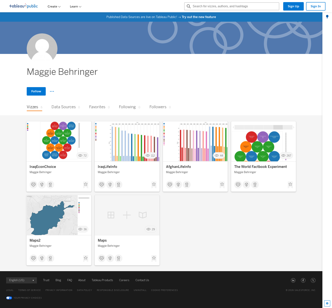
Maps (102, 240)
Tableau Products (102, 280)
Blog (58, 280)
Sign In (316, 6)
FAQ (69, 280)
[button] (293, 280)
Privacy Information (59, 290)
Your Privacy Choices (28, 298)
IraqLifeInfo (107, 167)
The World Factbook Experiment (260, 167)
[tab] (327, 17)
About (81, 280)
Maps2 (35, 240)
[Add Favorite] (85, 185)
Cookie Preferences (164, 290)
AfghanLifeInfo (178, 167)
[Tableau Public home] (23, 6)
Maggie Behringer (41, 172)
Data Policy (84, 290)
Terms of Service (29, 290)
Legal (10, 290)
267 (289, 155)
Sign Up (293, 6)
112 (153, 155)
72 (85, 155)
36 (85, 229)
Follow (36, 91)
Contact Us (142, 280)
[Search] (188, 6)
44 (221, 155)
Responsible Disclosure (113, 290)
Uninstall (140, 290)
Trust (46, 280)
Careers (124, 280)
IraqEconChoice (43, 167)
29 (153, 229)
